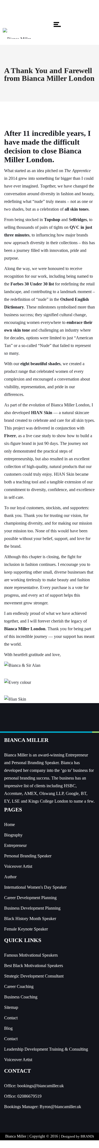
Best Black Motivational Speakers (33, 965)
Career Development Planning (30, 897)
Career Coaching (19, 986)
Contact (11, 1017)
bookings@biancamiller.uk (40, 1085)
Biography (13, 835)
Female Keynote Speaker (26, 929)
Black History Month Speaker (30, 918)
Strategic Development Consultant (34, 976)
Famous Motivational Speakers (31, 955)
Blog (8, 1028)
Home (9, 824)
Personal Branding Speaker (27, 856)
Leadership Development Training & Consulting (46, 1049)
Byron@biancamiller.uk (60, 1106)
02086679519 (29, 1096)
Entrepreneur (15, 845)
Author (10, 876)
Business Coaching (20, 997)
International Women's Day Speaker (35, 887)
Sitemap (11, 1007)
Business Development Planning (32, 908)
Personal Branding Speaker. (36, 762)
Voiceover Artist (18, 866)
